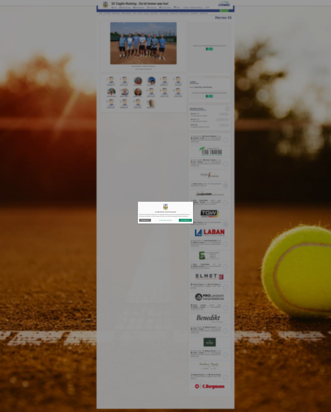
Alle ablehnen (145, 220)
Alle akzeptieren (185, 220)
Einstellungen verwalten (165, 220)
